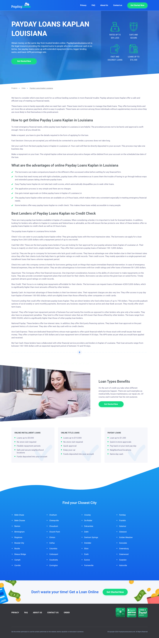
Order (67, 612)
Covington (53, 565)
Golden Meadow (126, 537)
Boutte (17, 548)
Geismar (122, 526)
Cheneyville (54, 520)
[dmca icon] (120, 612)
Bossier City (19, 543)
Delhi (86, 532)
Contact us (117, 5)
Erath (86, 554)
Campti (17, 560)
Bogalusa (18, 537)
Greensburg (124, 548)
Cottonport (53, 554)
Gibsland (123, 532)
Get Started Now (137, 5)
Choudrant (53, 526)
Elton (86, 548)
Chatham (53, 515)
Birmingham (19, 532)
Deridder (87, 543)
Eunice (87, 560)
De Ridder (88, 520)
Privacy (83, 5)
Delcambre (88, 526)
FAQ (93, 5)
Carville (17, 565)
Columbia (53, 548)
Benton (17, 526)
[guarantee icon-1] (131, 612)
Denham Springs (91, 537)
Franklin (122, 520)
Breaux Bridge (20, 554)
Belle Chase (19, 515)
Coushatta (53, 560)
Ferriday (122, 515)
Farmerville (88, 565)
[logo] (23, 5)
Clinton (52, 537)
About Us (104, 5)
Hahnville (123, 565)
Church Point (54, 532)
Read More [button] (79, 352)
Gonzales (123, 543)
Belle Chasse (19, 520)
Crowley (87, 515)
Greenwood (124, 554)
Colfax (52, 543)
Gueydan (123, 560)
